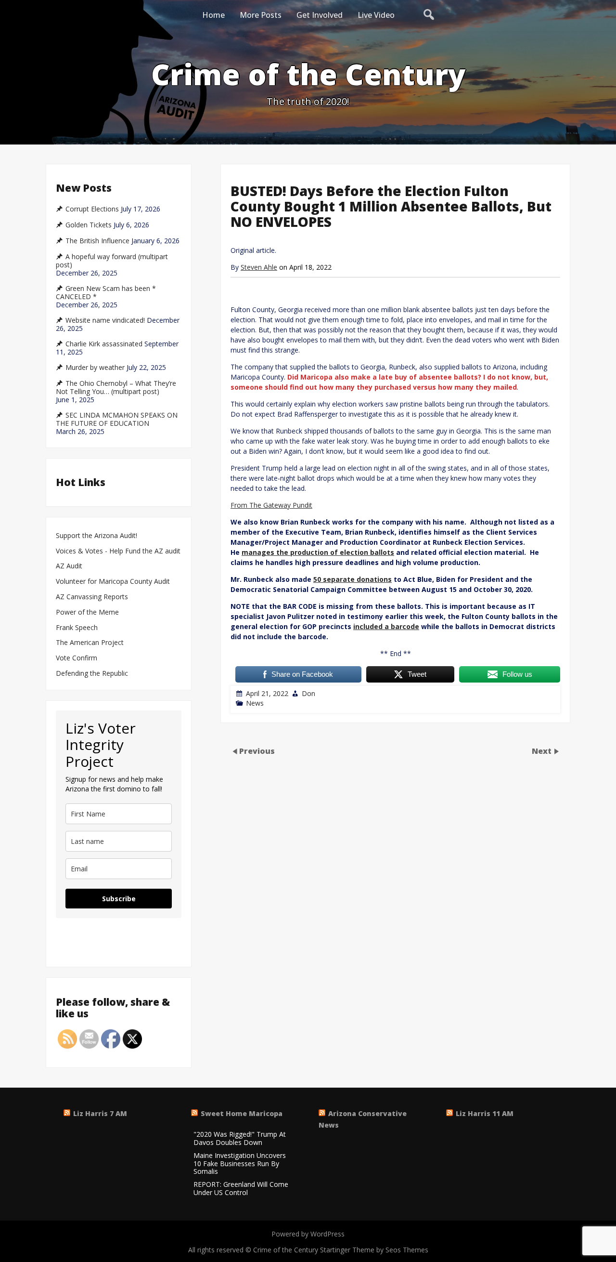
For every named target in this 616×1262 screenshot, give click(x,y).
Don (308, 693)
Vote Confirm (76, 658)
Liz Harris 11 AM (484, 1113)
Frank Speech (77, 628)
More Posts (261, 15)
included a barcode (386, 626)
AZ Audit (69, 566)
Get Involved (319, 15)
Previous (257, 751)
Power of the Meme (87, 612)
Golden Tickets (88, 225)
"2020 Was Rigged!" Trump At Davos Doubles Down (239, 1139)
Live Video (376, 15)
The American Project (90, 643)
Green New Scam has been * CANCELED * (106, 292)
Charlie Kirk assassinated (103, 344)
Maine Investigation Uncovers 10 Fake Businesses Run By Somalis (239, 1164)
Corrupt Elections (92, 209)
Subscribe (119, 898)
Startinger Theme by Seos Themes (374, 1249)
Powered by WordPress (308, 1233)
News (255, 703)
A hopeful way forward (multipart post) (112, 260)
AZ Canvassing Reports (92, 597)
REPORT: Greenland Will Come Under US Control (240, 1189)
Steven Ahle (259, 267)
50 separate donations (352, 579)
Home (213, 15)
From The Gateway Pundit (271, 505)
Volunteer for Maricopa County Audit (114, 582)
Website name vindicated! (105, 320)
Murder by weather (95, 367)
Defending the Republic (92, 674)
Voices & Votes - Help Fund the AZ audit (118, 551)
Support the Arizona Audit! (96, 536)
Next (542, 751)
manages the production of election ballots (318, 552)
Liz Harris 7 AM (100, 1113)
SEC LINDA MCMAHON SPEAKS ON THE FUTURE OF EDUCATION (117, 419)
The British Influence (97, 241)
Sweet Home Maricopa (241, 1113)
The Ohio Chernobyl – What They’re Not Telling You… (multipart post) (116, 387)
